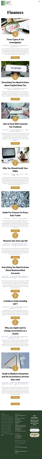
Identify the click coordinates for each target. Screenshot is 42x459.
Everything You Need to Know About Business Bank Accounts (15, 270)
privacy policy (32, 427)
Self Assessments (23, 45)
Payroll (16, 423)
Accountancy (13, 45)
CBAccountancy (5, 45)
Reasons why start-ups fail (15, 241)
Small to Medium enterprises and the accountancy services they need (15, 376)
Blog (12, 174)
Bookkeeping (17, 429)
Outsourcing (24, 218)
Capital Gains (15, 89)
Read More (15, 57)
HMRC (25, 277)
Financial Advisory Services (20, 425)
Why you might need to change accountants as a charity (15, 331)
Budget (14, 174)
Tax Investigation (18, 436)
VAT (15, 308)
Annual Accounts (18, 428)
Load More (15, 403)
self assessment (17, 131)
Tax (19, 89)
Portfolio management (6, 277)
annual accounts (21, 277)
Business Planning (14, 245)
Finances (17, 45)
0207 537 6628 (24, 447)
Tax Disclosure (18, 435)
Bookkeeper (19, 88)
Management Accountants (20, 426)
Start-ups (15, 46)
